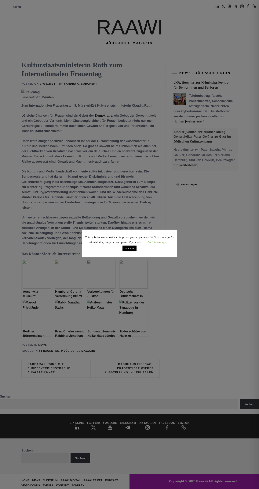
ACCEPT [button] (129, 248)
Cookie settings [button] (157, 242)
